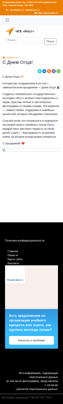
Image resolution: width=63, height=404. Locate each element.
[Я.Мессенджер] (40, 71)
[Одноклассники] (49, 71)
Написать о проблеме (31, 340)
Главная (13, 251)
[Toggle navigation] (7, 20)
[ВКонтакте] (44, 71)
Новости (13, 255)
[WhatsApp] (58, 71)
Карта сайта (15, 259)
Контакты (13, 263)
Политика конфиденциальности (25, 240)
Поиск (50, 41)
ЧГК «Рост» (24, 31)
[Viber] (54, 71)
